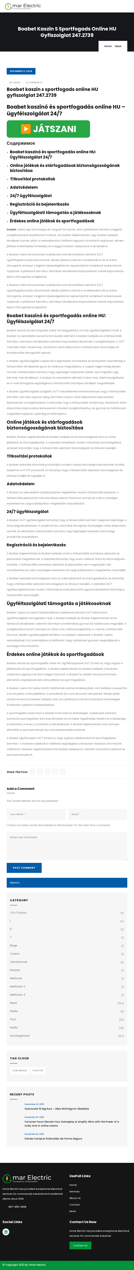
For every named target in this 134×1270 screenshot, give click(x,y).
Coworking (19, 1070)
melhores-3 (17, 995)
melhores (16, 978)
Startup (38, 1070)
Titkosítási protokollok (32, 179)
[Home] (26, 1178)
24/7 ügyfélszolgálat (31, 195)
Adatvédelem (24, 187)
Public (14, 1027)
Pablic (14, 1011)
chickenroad (18, 962)
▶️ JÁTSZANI (48, 129)
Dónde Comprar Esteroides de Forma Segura (53, 1138)
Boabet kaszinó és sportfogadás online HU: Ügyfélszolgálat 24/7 (53, 154)
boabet (11, 229)
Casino (14, 954)
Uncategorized (20, 1036)
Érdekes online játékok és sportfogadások (52, 221)
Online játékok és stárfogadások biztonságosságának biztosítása (65, 168)
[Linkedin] (5, 1231)
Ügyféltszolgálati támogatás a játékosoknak (55, 212)
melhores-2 (17, 986)
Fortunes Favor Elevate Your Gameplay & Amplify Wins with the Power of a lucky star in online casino (72, 1123)
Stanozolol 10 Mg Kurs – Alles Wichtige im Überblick (57, 1108)
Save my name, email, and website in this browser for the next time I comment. (60, 825)
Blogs (13, 945)
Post (13, 1019)
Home (108, 46)
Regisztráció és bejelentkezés (39, 204)
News (118, 46)
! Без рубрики (18, 913)
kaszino (15, 970)
